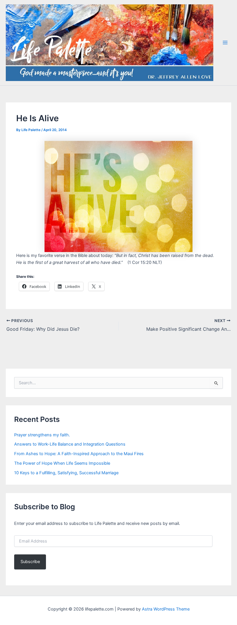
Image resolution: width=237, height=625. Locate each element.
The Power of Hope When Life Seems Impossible (62, 463)
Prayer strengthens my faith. (42, 435)
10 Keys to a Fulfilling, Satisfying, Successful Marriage (66, 472)
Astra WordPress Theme (166, 609)
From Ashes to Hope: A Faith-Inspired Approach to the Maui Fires (79, 453)
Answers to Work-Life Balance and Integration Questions (69, 444)
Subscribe (30, 561)
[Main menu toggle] (225, 42)
